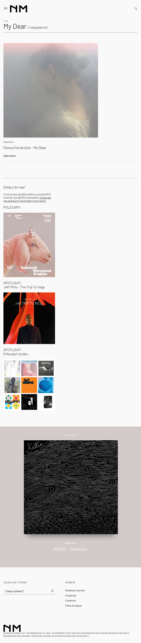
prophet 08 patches (33, 636)
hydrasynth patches (54, 636)
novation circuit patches (114, 633)
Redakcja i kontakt (75, 590)
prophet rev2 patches (69, 633)
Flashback (70, 595)
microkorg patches (91, 633)
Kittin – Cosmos (70, 549)
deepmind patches (12, 636)
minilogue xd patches (77, 636)
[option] (70, 499)
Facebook (70, 600)
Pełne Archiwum (73, 605)
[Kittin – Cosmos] (71, 486)
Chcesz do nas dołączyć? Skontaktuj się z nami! (27, 199)
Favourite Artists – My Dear (24, 147)
